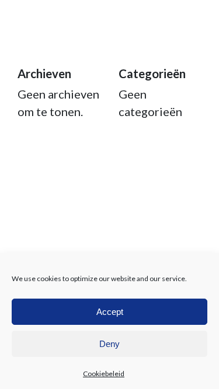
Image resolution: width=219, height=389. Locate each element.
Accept (109, 312)
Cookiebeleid (103, 373)
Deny (109, 344)
